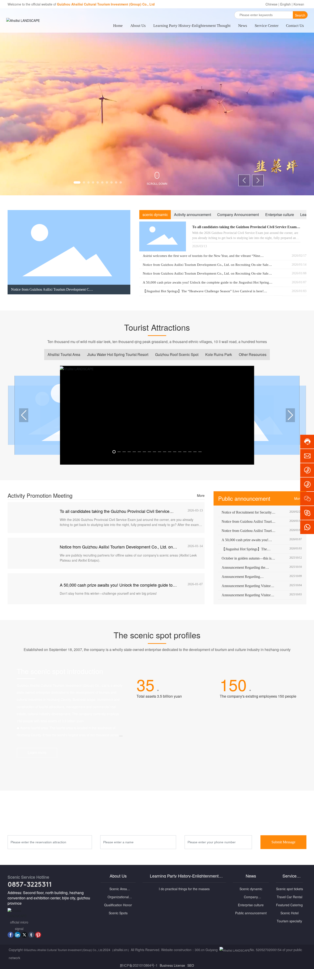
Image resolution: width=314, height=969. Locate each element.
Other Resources (252, 354)
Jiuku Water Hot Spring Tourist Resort (117, 354)
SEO (190, 965)
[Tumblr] (31, 935)
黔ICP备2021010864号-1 (138, 965)
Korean (299, 4)
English (285, 4)
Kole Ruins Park (218, 354)
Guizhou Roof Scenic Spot (176, 354)
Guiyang (212, 949)
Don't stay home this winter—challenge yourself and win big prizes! (108, 593)
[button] (77, 182)
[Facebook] (11, 935)
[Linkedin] (17, 935)
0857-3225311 (30, 885)
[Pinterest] (38, 935)
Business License (172, 965)
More (201, 495)
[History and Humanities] (263, 741)
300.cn (200, 949)
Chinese (271, 4)
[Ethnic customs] (176, 741)
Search (300, 15)
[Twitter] (24, 935)
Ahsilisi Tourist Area (64, 354)
